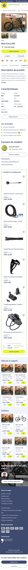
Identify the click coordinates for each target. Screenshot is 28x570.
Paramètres (14, 566)
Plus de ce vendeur (14, 154)
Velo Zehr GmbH (9, 47)
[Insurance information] (21, 133)
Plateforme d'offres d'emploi (9, 518)
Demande (21, 56)
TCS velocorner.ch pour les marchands (11, 510)
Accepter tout (14, 562)
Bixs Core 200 (6, 425)
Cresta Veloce (20, 397)
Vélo (19, 10)
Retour (5, 10)
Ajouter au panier (14, 51)
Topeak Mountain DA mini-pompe (13, 249)
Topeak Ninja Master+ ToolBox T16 (14, 304)
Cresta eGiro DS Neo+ (7, 397)
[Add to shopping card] (10, 382)
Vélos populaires (5, 499)
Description (4, 65)
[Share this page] (24, 16)
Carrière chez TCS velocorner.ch (9, 515)
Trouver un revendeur (6, 501)
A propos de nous (5, 508)
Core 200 (17, 96)
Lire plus (3, 82)
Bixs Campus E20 (20, 375)
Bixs (2, 96)
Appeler (8, 56)
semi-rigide (4, 101)
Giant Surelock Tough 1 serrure (13, 221)
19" (15, 106)
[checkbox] (23, 176)
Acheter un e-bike (6, 494)
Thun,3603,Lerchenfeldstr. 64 (10, 162)
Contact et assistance (7, 520)
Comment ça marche (6, 503)
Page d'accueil (12, 10)
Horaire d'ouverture (7, 164)
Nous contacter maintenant (12, 481)
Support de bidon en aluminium (13, 277)
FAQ (2, 513)
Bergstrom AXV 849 (7, 375)
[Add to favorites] (20, 16)
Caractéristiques (14, 65)
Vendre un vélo (5, 496)
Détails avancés (13, 117)
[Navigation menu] (26, 5)
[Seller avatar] (4, 148)
